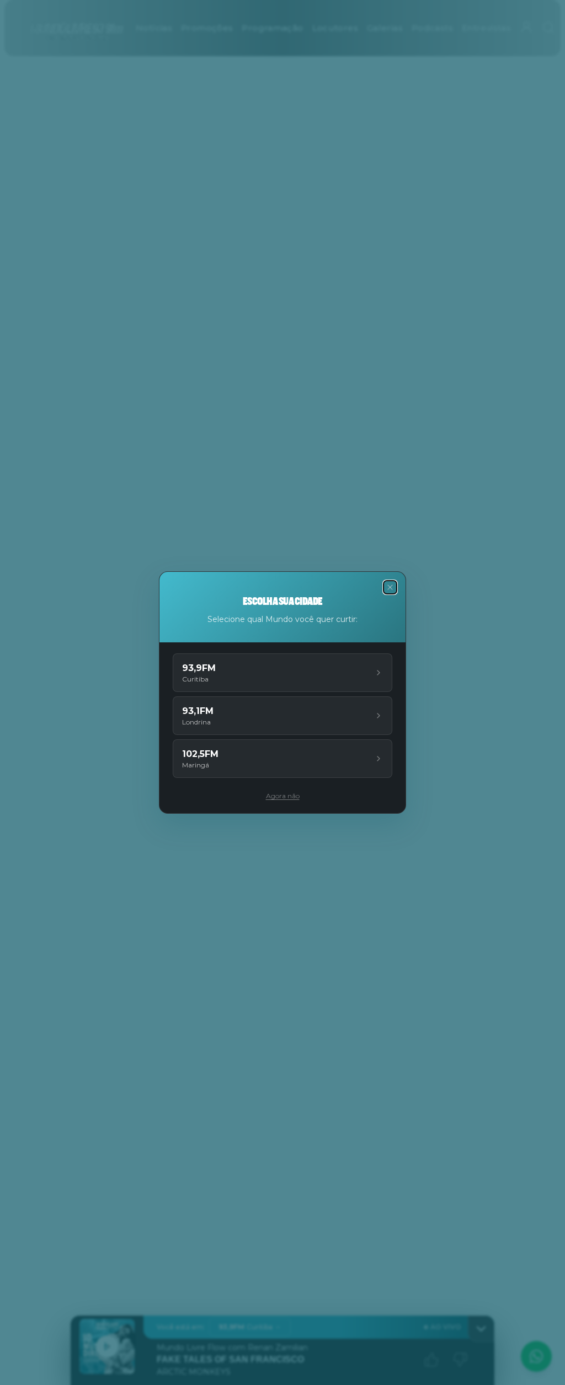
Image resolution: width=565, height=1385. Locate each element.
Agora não (283, 796)
